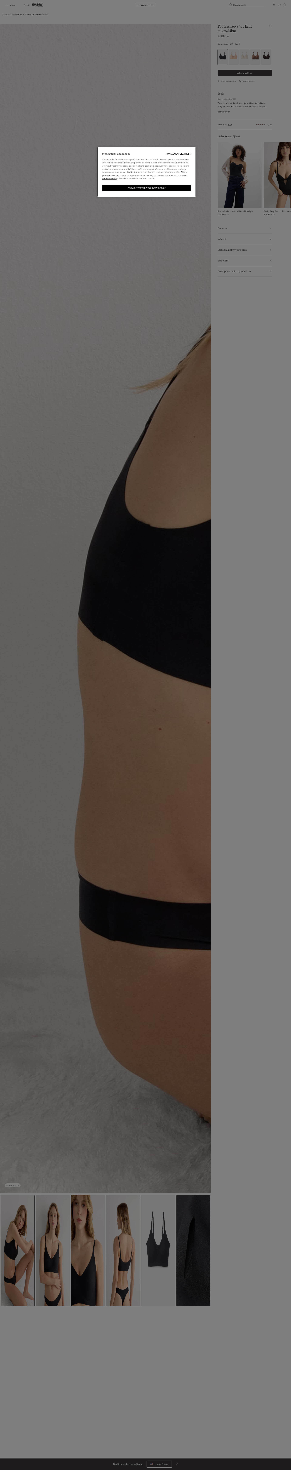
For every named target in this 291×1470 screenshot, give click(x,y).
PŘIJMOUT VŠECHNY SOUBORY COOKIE (147, 188)
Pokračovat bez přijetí (178, 154)
